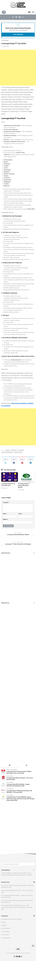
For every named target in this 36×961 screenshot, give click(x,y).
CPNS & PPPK (6, 928)
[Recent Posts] (9, 765)
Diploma (7, 450)
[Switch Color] (29, 12)
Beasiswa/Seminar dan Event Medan (12, 919)
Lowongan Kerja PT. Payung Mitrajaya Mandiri (24, 485)
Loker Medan (5, 40)
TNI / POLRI (6, 934)
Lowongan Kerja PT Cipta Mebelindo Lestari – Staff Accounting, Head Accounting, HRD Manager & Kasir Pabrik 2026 (20, 798)
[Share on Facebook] (14, 461)
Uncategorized (6, 938)
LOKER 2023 (14, 450)
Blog (4, 922)
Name (5, 513)
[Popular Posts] (26, 765)
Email (20, 513)
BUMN (7, 769)
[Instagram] (13, 17)
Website (5, 519)
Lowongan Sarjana (18, 452)
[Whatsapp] (23, 17)
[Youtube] (19, 17)
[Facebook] (16, 17)
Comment (6, 502)
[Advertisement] (18, 68)
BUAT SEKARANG (18, 34)
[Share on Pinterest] (22, 461)
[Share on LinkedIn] (30, 461)
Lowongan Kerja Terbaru (7, 452)
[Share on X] (5, 461)
